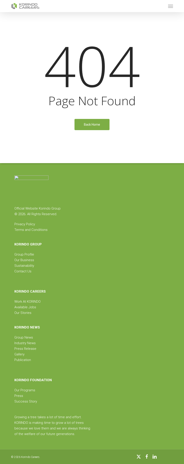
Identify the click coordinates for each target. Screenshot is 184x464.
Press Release (25, 349)
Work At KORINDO (27, 302)
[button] (170, 6)
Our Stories (22, 313)
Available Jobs (25, 307)
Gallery (19, 354)
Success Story (25, 401)
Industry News (25, 343)
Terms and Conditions (31, 230)
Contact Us (22, 271)
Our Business (24, 260)
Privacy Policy (24, 224)
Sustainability (24, 266)
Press (18, 396)
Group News (23, 337)
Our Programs (24, 390)
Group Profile (24, 254)
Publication (22, 360)
